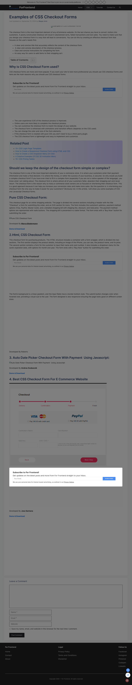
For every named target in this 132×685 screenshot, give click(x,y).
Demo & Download (17, 229)
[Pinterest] (97, 2)
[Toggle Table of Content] (31, 60)
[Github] (100, 2)
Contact (8, 655)
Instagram (123, 655)
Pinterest (122, 659)
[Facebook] (86, 2)
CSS (88, 7)
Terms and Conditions (67, 655)
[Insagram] (93, 2)
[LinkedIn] (104, 2)
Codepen (122, 663)
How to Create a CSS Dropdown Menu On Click (35, 154)
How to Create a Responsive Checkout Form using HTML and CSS (42, 151)
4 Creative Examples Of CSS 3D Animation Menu (35, 156)
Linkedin (122, 666)
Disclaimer (62, 659)
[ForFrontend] (13, 7)
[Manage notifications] (127, 680)
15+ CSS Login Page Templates (28, 148)
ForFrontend (27, 7)
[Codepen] (89, 2)
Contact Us (111, 7)
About (7, 659)
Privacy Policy (64, 652)
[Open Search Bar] (120, 7)
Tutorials (99, 7)
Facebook (123, 652)
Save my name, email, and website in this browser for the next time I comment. (44, 629)
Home (80, 7)
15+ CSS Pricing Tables (25, 159)
